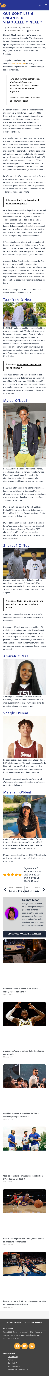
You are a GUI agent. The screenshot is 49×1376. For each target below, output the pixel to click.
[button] (40, 5)
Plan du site (12, 1360)
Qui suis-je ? (12, 1363)
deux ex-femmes (18, 63)
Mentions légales (14, 1366)
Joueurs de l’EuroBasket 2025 (19, 1369)
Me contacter (13, 1357)
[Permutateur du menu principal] (46, 5)
